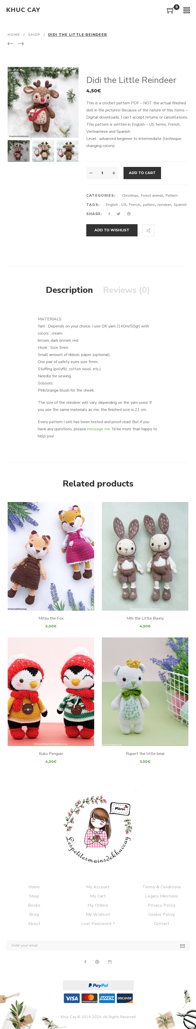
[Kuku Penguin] (51, 691)
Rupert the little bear (145, 753)
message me (98, 429)
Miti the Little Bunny (145, 618)
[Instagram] (110, 962)
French (134, 204)
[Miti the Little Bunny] (145, 556)
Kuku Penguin (51, 753)
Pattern (172, 195)
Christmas (130, 195)
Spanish (180, 204)
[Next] (20, 44)
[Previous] (10, 44)
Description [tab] (69, 290)
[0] (171, 12)
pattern (149, 204)
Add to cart (142, 172)
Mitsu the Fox (51, 618)
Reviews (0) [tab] (126, 290)
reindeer (164, 204)
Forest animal (152, 195)
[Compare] (148, 230)
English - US (116, 204)
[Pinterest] (97, 962)
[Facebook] (85, 962)
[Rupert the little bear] (145, 691)
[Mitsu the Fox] (51, 556)
